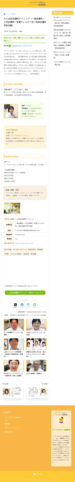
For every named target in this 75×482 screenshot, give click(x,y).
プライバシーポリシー (11, 428)
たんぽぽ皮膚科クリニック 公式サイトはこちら (25, 293)
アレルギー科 (32, 315)
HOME (39, 474)
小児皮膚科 (42, 315)
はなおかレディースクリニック (22, 46)
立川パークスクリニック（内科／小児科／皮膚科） (62, 55)
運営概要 (7, 424)
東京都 (29, 312)
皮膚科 (13, 315)
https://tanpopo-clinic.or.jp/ (24, 243)
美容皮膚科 (21, 315)
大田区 (44, 312)
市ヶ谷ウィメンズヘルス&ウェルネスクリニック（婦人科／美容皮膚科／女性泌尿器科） (62, 22)
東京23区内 (36, 312)
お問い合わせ (8, 432)
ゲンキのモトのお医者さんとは (13, 418)
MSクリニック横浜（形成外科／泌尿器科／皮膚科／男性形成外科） (62, 45)
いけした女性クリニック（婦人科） (62, 63)
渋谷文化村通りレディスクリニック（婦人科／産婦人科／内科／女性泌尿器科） (62, 34)
